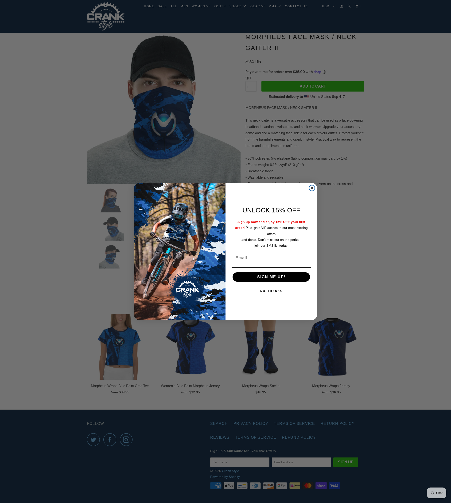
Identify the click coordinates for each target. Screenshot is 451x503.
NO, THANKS (271, 291)
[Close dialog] (312, 188)
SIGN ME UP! (271, 277)
